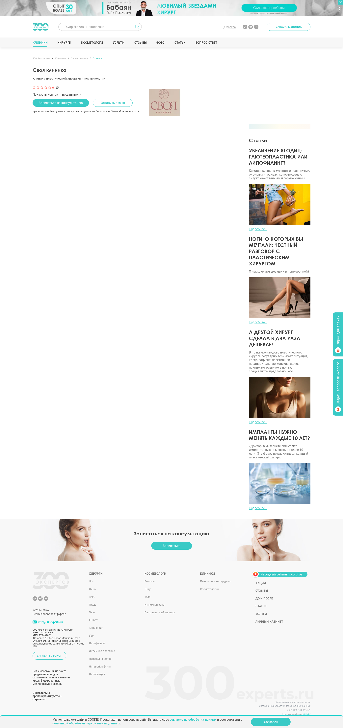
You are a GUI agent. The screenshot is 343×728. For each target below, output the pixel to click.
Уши (91, 635)
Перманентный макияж (160, 612)
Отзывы (140, 42)
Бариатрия (96, 627)
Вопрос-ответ (206, 42)
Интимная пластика (102, 651)
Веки (92, 596)
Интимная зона (155, 604)
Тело (92, 612)
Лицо (92, 589)
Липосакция (97, 674)
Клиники (40, 42)
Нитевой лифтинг (100, 666)
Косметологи (92, 42)
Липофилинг (97, 643)
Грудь (92, 604)
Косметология (209, 589)
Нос (91, 581)
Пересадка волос (100, 658)
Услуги (118, 42)
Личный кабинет (269, 621)
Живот (93, 620)
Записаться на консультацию (61, 103)
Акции (260, 583)
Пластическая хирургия (215, 581)
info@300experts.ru (50, 622)
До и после (264, 598)
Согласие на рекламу (298, 709)
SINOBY (306, 714)
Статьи (179, 42)
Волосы (150, 581)
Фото (160, 42)
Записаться (171, 546)
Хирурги (64, 42)
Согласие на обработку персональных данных (284, 706)
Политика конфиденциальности (292, 702)
